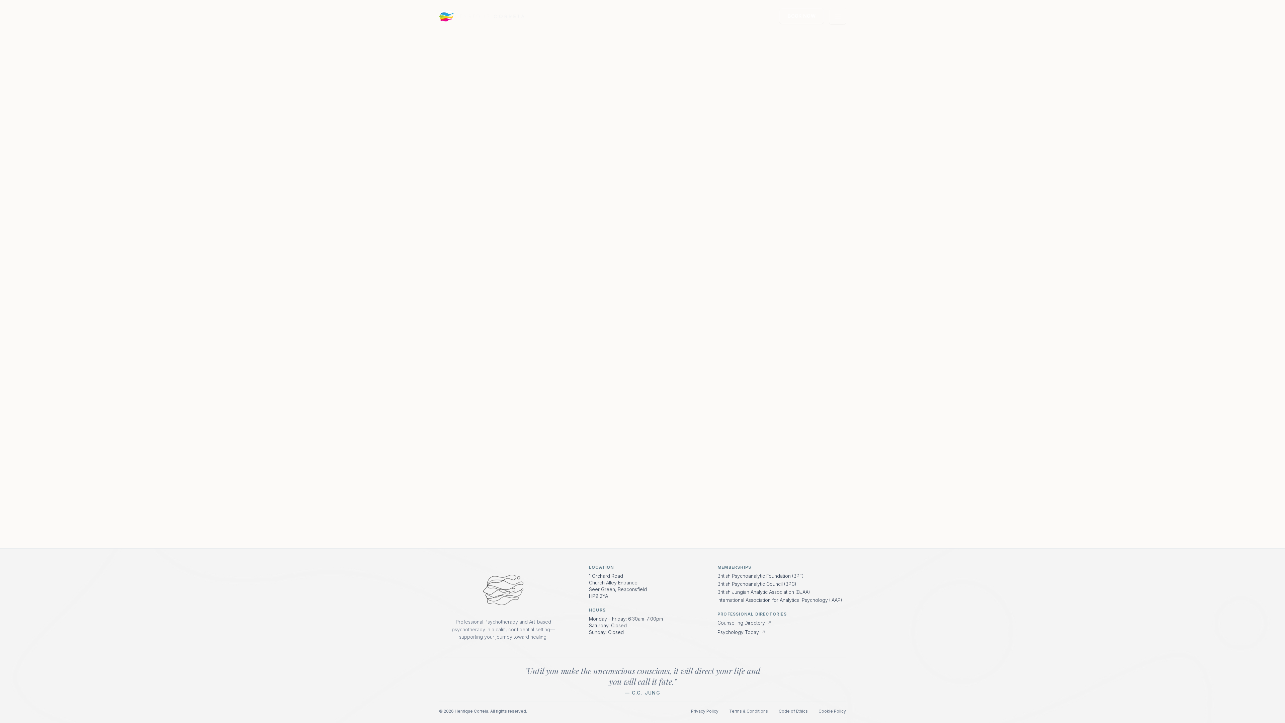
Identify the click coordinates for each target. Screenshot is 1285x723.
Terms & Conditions (748, 711)
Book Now (802, 16)
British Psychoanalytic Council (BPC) (756, 584)
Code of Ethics (793, 711)
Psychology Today (741, 632)
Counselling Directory (744, 623)
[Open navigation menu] (837, 16)
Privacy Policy (704, 711)
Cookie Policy (832, 711)
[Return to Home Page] (503, 590)
